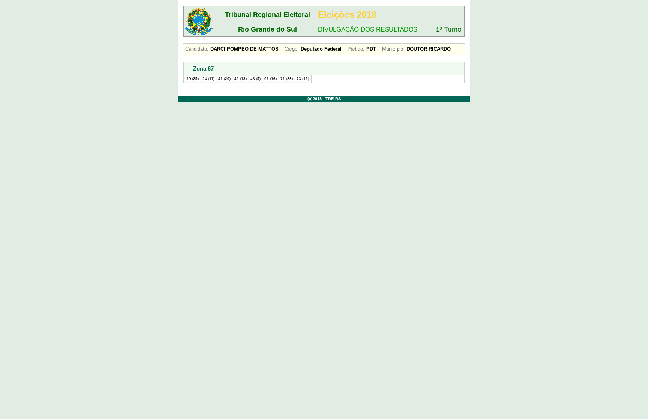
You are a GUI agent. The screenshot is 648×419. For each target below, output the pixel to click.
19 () (192, 79)
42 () (240, 79)
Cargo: (292, 49)
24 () (208, 79)
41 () (224, 79)
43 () (255, 79)
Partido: (356, 49)
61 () (270, 79)
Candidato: (196, 49)
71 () (286, 79)
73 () (303, 79)
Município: (393, 49)
